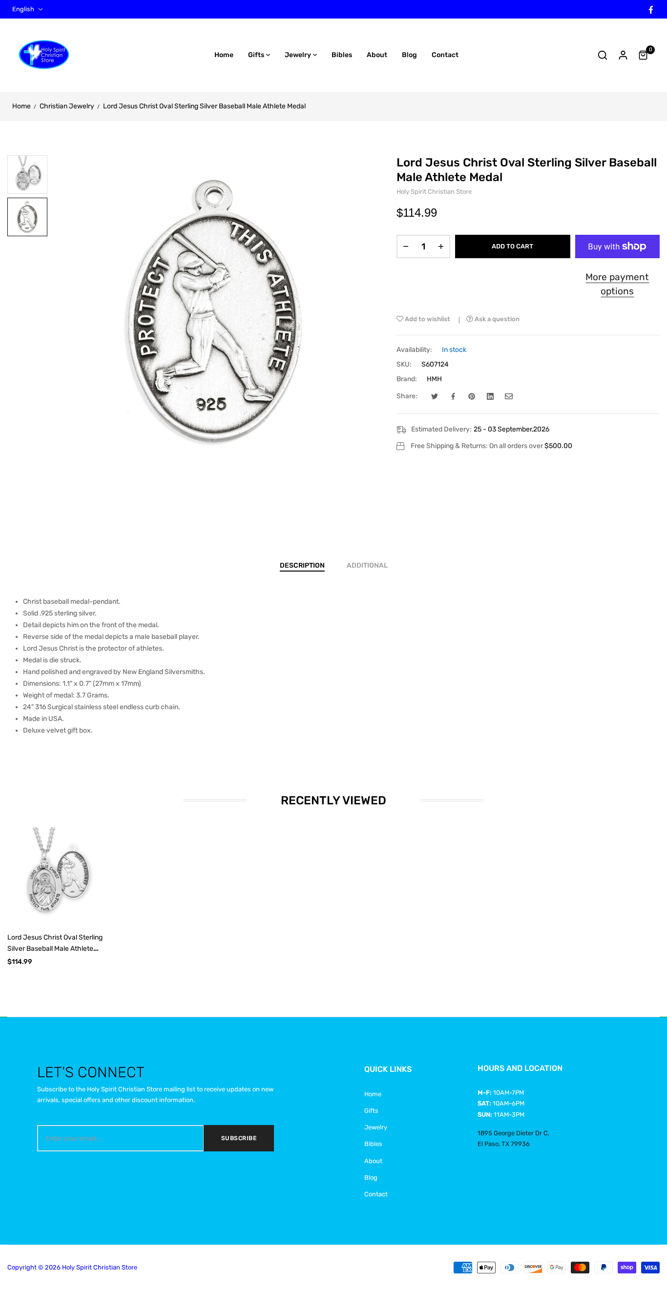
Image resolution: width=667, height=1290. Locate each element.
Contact (376, 1194)
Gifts (371, 1110)
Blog (370, 1177)
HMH (434, 379)
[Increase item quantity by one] (441, 246)
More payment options (617, 284)
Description (302, 565)
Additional (367, 565)
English (23, 9)
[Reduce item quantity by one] (405, 246)
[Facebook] (651, 9)
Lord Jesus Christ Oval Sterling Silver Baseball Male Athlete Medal (55, 948)
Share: (406, 396)
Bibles (373, 1143)
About (373, 1161)
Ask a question (496, 319)
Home (372, 1094)
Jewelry (375, 1127)
